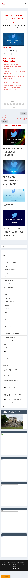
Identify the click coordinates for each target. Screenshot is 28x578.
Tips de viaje (8, 284)
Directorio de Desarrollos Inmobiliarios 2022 (10, 369)
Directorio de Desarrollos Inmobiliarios (10, 374)
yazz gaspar (15, 25)
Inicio (4, 252)
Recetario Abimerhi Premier (12, 333)
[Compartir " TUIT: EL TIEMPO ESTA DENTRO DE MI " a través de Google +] (11, 103)
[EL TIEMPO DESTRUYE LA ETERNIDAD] (14, 167)
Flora (6, 312)
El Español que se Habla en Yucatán (14, 308)
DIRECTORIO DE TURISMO (11, 387)
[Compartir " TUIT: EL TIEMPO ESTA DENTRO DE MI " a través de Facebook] (5, 103)
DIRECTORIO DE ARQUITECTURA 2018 (14, 384)
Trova (4, 355)
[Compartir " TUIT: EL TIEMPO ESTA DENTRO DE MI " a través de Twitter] (8, 103)
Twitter (16, 27)
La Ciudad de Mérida (10, 259)
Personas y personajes (10, 262)
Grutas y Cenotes (9, 301)
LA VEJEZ (8, 205)
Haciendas (7, 305)
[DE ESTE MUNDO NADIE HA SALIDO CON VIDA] (14, 218)
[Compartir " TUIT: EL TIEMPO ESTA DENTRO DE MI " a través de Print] (14, 106)
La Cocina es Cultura (10, 323)
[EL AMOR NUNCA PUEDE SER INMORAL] (14, 137)
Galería (6, 291)
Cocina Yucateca (9, 330)
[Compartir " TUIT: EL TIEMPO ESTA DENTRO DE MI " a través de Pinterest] (16, 103)
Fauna (6, 316)
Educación (5, 348)
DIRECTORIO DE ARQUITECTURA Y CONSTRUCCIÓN (12, 395)
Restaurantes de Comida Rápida (13, 340)
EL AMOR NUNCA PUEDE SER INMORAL (12, 151)
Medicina (5, 344)
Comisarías (7, 276)
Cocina (4, 319)
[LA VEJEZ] (14, 195)
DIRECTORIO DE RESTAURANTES (13, 399)
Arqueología (8, 298)
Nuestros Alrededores (10, 280)
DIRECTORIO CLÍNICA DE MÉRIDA (13, 403)
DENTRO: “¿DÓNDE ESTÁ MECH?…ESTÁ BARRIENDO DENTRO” (12, 66)
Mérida (4, 255)
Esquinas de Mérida (10, 266)
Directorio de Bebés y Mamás (12, 391)
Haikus (4, 406)
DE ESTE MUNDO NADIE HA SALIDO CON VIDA (13, 232)
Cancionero (8, 358)
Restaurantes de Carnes (11, 337)
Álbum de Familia (9, 287)
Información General (10, 269)
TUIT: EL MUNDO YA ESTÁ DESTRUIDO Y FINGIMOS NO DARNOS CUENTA (13, 87)
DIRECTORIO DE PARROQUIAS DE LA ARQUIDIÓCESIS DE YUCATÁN (13, 379)
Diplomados (8, 351)
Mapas (6, 273)
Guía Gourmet (8, 326)
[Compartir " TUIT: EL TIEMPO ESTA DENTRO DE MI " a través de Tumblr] (14, 103)
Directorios (5, 365)
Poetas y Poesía (7, 362)
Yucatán (5, 294)
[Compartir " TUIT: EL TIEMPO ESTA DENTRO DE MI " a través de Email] (22, 103)
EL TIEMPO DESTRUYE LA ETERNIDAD (10, 180)
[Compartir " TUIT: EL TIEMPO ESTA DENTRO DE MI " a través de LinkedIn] (19, 103)
